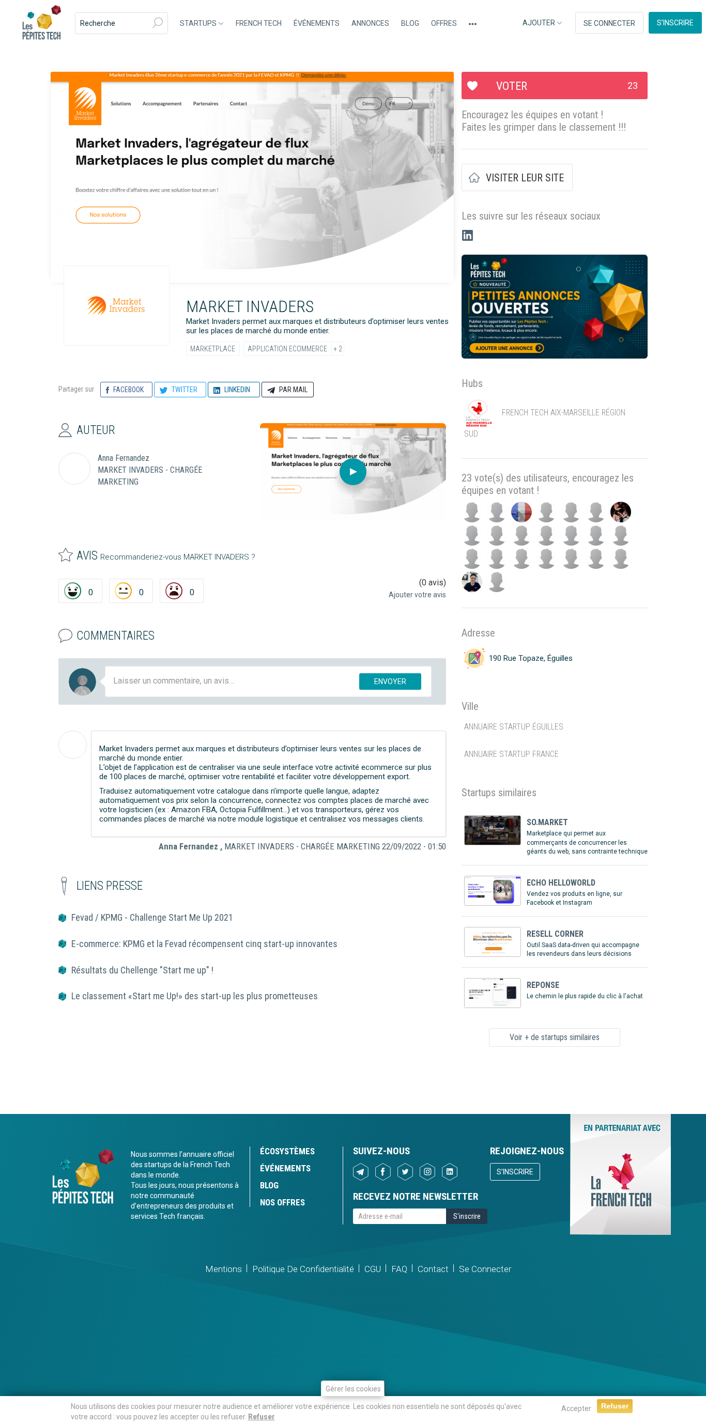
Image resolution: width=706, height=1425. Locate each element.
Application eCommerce (287, 349)
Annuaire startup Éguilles (513, 727)
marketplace (212, 349)
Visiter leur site (525, 178)
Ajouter (540, 23)
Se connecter (609, 23)
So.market (547, 822)
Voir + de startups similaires (555, 1037)
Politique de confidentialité (303, 1269)
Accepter (576, 1408)
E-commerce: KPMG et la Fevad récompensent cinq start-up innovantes (204, 943)
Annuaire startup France (511, 754)
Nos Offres (282, 1202)
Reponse (543, 985)
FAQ (399, 1269)
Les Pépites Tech (41, 23)
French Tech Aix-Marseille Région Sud (544, 423)
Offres (444, 23)
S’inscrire (675, 23)
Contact (433, 1269)
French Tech (259, 23)
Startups (199, 23)
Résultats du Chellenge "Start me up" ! (142, 970)
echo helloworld (561, 883)
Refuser (261, 1417)
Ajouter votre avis (417, 595)
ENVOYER (390, 681)
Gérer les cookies (353, 1389)
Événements (317, 23)
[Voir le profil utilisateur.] (72, 744)
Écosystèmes (287, 1151)
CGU (372, 1269)
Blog (410, 23)
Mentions (223, 1269)
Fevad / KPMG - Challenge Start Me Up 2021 (152, 917)
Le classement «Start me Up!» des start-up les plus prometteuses (194, 995)
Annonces (370, 23)
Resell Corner (555, 934)
